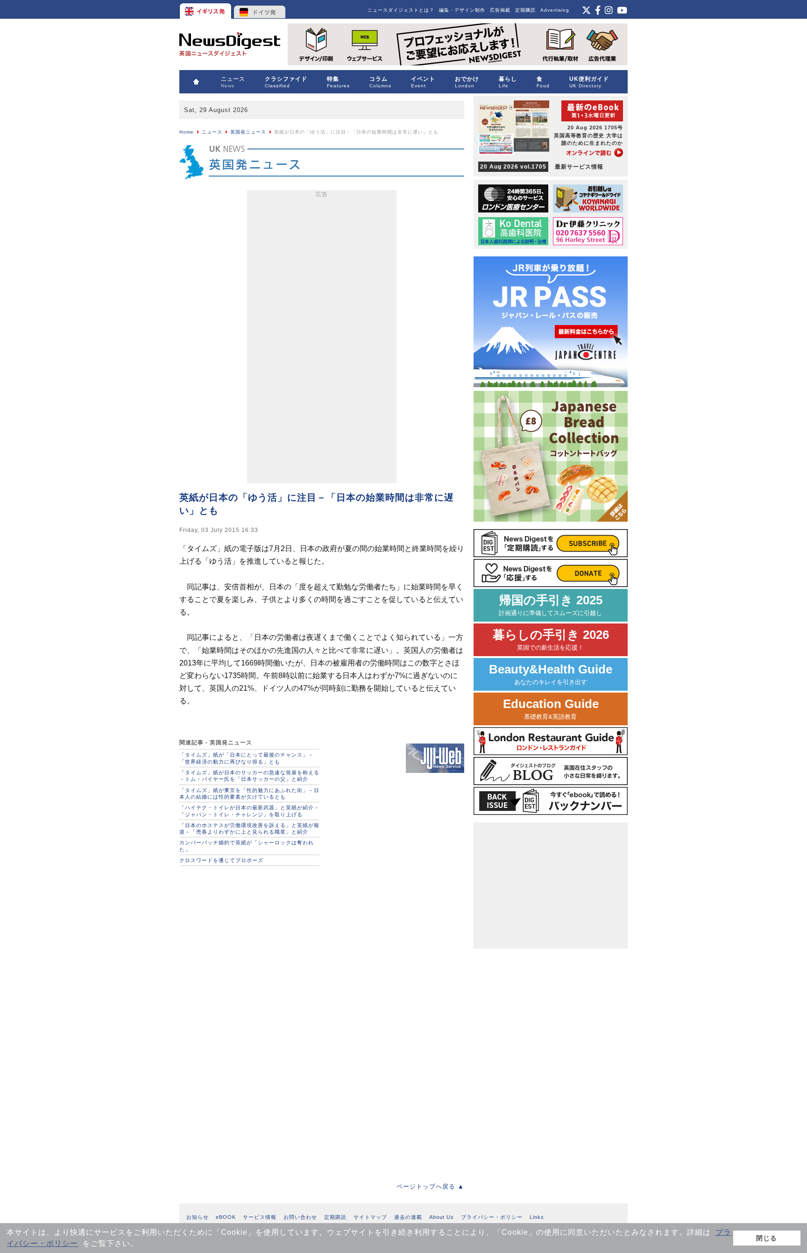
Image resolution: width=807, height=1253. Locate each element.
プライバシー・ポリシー (492, 1217)
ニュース (212, 132)
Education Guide (551, 708)
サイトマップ (370, 1217)
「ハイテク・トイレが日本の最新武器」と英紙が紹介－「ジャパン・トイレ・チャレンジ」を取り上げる (249, 811)
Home (186, 132)
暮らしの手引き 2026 (551, 639)
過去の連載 (408, 1217)
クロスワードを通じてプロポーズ (221, 860)
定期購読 (525, 10)
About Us (441, 1217)
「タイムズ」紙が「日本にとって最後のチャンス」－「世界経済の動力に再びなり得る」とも (246, 758)
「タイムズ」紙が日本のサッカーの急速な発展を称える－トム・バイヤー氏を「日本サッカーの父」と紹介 (249, 776)
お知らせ (197, 1217)
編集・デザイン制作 (462, 10)
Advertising (554, 10)
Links (537, 1217)
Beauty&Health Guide (550, 674)
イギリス (206, 9)
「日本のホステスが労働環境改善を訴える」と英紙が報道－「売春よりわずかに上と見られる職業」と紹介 (249, 828)
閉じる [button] (766, 1238)
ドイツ (260, 9)
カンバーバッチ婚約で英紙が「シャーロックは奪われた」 (246, 846)
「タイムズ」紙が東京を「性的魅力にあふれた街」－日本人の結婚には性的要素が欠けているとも (249, 793)
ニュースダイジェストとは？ (401, 10)
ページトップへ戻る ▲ (430, 1186)
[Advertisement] (322, 338)
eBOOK (226, 1217)
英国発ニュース (248, 132)
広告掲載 (500, 10)
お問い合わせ (300, 1217)
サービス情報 (259, 1217)
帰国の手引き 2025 (550, 605)
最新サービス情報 (541, 166)
